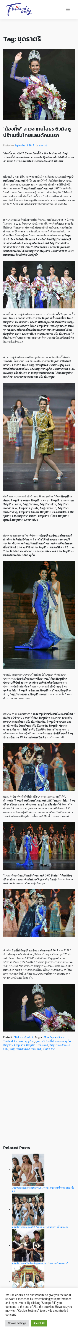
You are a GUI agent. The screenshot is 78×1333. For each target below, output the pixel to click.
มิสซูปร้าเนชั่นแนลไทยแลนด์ (25, 1049)
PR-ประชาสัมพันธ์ (23, 1037)
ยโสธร (46, 1049)
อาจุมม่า (44, 145)
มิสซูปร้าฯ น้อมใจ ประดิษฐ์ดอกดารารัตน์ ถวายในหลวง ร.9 (40, 1263)
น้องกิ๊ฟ (50, 1041)
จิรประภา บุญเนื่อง (24, 1041)
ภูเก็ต (68, 1041)
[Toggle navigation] (67, 9)
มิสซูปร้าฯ (19, 1045)
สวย (53, 1049)
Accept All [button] (39, 1323)
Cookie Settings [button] (17, 1323)
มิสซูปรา (8, 1045)
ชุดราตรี (40, 1041)
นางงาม (59, 1041)
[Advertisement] (39, 1100)
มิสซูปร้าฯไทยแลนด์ (37, 1045)
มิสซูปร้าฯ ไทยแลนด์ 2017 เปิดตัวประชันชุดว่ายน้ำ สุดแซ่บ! (40, 1227)
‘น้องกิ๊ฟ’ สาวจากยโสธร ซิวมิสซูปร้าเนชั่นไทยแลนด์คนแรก (37, 132)
